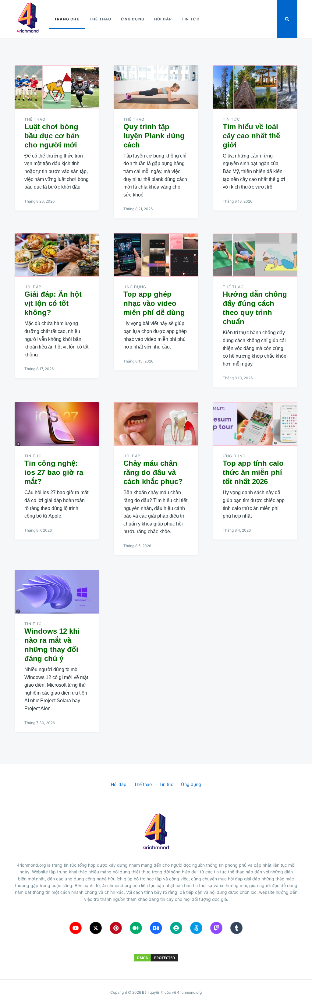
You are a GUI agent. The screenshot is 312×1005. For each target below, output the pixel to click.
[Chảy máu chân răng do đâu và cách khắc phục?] (156, 424)
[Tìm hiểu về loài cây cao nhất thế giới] (255, 87)
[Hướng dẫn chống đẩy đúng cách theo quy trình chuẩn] (255, 255)
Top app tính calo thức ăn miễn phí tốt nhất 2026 (253, 472)
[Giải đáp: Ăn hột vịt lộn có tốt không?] (57, 255)
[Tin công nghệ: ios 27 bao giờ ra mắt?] (57, 424)
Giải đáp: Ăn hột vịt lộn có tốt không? (53, 303)
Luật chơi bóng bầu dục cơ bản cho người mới (51, 135)
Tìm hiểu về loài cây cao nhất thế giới (251, 135)
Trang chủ (67, 19)
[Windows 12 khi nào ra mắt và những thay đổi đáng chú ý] (57, 592)
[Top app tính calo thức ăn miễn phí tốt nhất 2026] (255, 424)
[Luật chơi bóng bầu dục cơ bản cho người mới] (57, 87)
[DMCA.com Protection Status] (156, 957)
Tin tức (190, 19)
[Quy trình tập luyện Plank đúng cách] (156, 87)
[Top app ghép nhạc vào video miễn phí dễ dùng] (156, 255)
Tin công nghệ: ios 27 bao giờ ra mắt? (53, 472)
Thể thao (101, 19)
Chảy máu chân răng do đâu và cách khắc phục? (153, 472)
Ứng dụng (132, 19)
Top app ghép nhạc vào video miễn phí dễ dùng (154, 303)
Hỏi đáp (163, 19)
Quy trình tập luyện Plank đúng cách (154, 135)
